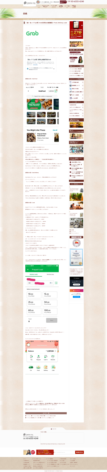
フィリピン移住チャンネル (64, 464)
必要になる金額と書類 (27, 467)
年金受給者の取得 (73, 104)
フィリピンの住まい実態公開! (76, 68)
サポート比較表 (73, 458)
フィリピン (28, 415)
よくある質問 (72, 460)
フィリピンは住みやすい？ (38, 464)
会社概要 (72, 229)
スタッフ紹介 (62, 460)
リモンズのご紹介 (63, 462)
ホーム (24, 458)
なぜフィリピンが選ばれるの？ (75, 107)
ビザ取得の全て (26, 460)
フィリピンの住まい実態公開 (38, 415)
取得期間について (26, 464)
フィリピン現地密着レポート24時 (33, 417)
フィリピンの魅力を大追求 (50, 415)
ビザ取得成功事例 (63, 458)
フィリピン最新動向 (49, 458)
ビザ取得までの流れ (27, 466)
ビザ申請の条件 (26, 462)
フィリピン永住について (36, 458)
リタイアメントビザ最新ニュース (47, 417)
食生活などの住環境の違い (74, 113)
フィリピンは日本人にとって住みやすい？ (76, 110)
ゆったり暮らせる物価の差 (74, 115)
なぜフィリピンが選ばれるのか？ (39, 462)
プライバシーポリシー (74, 233)
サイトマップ (73, 231)
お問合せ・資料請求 (73, 462)
